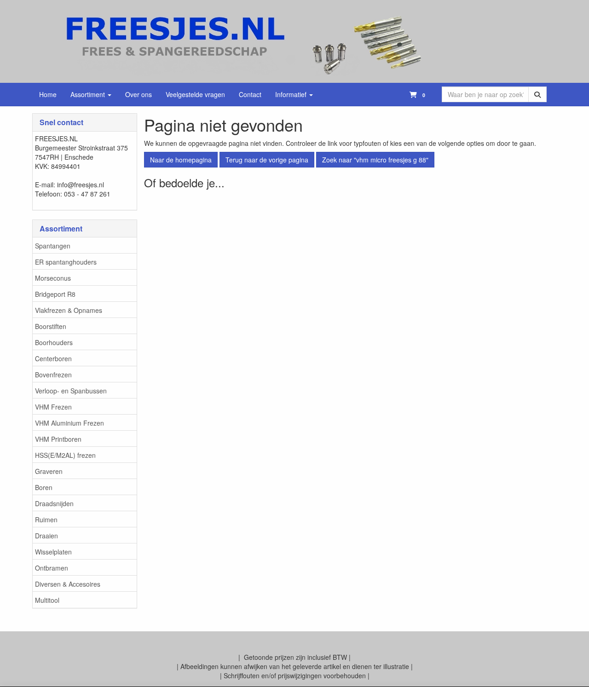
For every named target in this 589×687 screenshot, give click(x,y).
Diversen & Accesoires (67, 584)
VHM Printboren (58, 439)
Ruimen (46, 519)
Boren (43, 487)
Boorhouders (54, 342)
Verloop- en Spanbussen (71, 390)
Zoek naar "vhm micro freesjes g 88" (375, 159)
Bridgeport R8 (55, 294)
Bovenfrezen (53, 374)
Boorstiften (50, 326)
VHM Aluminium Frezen (69, 422)
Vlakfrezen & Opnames (68, 310)
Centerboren (53, 358)
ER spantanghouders (66, 261)
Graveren (49, 471)
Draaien (46, 535)
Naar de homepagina (181, 159)
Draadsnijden (54, 503)
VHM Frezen (53, 406)
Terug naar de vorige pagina (266, 159)
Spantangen (52, 245)
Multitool (47, 600)
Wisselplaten (53, 551)
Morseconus (53, 278)
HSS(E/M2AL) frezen (65, 455)
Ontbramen (51, 567)
